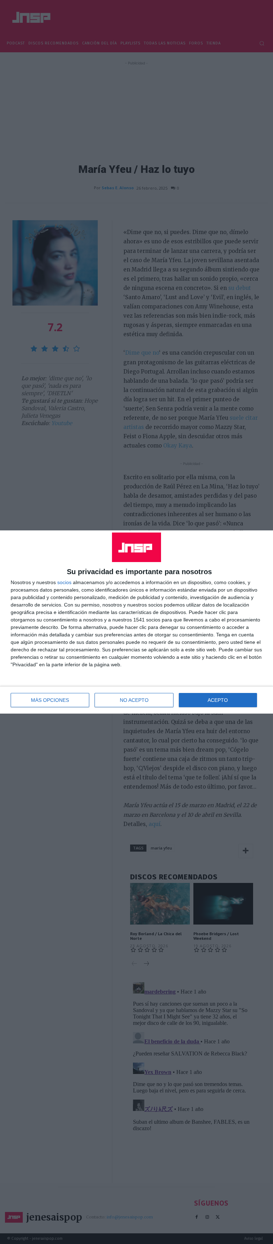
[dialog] (136, 622)
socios (64, 582)
